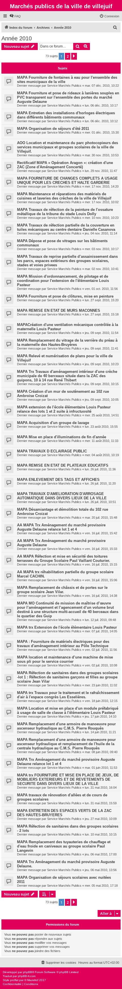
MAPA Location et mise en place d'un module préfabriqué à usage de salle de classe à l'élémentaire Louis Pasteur (67, 710)
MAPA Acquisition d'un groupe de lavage (53, 423)
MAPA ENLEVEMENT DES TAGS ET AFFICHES (58, 479)
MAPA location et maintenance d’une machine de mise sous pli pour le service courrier (65, 659)
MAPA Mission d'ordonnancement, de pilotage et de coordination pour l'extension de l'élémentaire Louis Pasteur (63, 280)
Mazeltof (32, 980)
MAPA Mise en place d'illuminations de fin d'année (61, 437)
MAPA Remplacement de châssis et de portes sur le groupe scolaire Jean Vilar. (62, 589)
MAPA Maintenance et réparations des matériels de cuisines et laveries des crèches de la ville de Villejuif (64, 196)
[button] (74, 56)
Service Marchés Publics (64, 85)
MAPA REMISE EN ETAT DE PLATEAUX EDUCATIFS (62, 465)
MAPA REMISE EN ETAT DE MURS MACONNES (58, 310)
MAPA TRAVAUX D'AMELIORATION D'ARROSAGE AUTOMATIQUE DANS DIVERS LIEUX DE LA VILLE (62, 496)
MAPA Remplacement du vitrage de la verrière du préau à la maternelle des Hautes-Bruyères (67, 342)
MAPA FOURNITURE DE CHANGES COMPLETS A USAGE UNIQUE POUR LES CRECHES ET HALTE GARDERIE (67, 180)
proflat (14, 980)
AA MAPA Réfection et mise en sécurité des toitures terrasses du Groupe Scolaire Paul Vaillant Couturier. (63, 558)
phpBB (27, 972)
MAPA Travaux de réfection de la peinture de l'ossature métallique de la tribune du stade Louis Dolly (65, 211)
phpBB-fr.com (26, 976)
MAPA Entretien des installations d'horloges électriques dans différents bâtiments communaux (66, 115)
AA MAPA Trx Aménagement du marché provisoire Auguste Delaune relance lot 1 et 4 (61, 527)
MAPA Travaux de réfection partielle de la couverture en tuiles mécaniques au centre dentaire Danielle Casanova (66, 227)
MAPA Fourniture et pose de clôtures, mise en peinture (65, 296)
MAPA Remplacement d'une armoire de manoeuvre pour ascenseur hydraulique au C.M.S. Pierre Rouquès (66, 726)
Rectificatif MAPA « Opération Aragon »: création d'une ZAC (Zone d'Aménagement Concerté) (65, 165)
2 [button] (68, 56)
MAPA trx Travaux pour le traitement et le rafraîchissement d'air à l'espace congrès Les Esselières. (68, 695)
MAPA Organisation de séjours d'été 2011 (53, 128)
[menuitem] (15, 16)
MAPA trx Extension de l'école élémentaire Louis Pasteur (67, 627)
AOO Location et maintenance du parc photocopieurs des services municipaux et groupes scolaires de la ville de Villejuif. (67, 147)
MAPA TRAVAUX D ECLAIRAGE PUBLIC (52, 451)
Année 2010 (16, 38)
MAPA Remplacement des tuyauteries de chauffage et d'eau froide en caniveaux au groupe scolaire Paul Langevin (63, 846)
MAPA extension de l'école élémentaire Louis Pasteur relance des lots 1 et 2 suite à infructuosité (64, 409)
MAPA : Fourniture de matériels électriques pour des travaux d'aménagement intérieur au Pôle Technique (63, 643)
